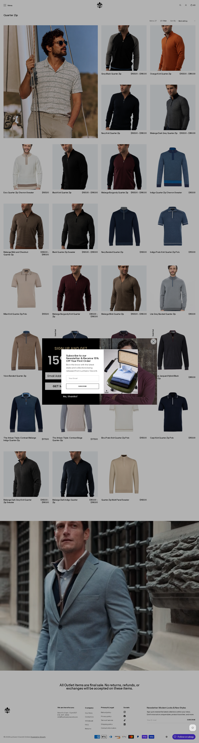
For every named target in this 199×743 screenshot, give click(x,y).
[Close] (135, 352)
